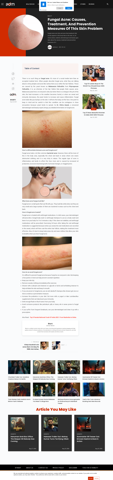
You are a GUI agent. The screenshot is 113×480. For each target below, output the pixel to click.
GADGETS (13, 434)
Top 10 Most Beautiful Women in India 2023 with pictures (94, 114)
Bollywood (30, 4)
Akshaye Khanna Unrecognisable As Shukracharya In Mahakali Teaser (69, 401)
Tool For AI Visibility (90, 468)
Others (82, 4)
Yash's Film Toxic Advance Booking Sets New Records (91, 400)
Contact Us (43, 468)
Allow (68, 8)
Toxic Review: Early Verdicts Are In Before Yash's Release (19, 400)
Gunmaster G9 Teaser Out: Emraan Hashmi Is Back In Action (93, 378)
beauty (50, 16)
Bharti (13, 100)
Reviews (91, 4)
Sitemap (18, 468)
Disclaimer (73, 468)
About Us (29, 468)
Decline (97, 478)
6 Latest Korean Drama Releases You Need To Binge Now (44, 400)
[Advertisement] (6, 34)
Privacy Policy (58, 468)
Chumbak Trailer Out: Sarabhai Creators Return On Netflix (18, 378)
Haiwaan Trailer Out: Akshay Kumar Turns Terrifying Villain (67, 378)
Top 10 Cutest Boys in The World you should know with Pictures (93, 86)
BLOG (93, 80)
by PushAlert (44, 10)
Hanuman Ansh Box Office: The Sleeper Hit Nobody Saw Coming (44, 378)
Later (59, 8)
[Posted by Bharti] (50, 47)
